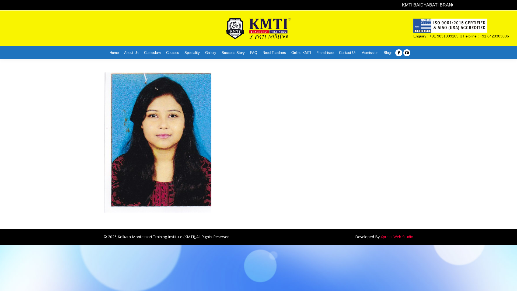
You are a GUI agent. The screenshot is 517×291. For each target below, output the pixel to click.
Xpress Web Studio (397, 236)
